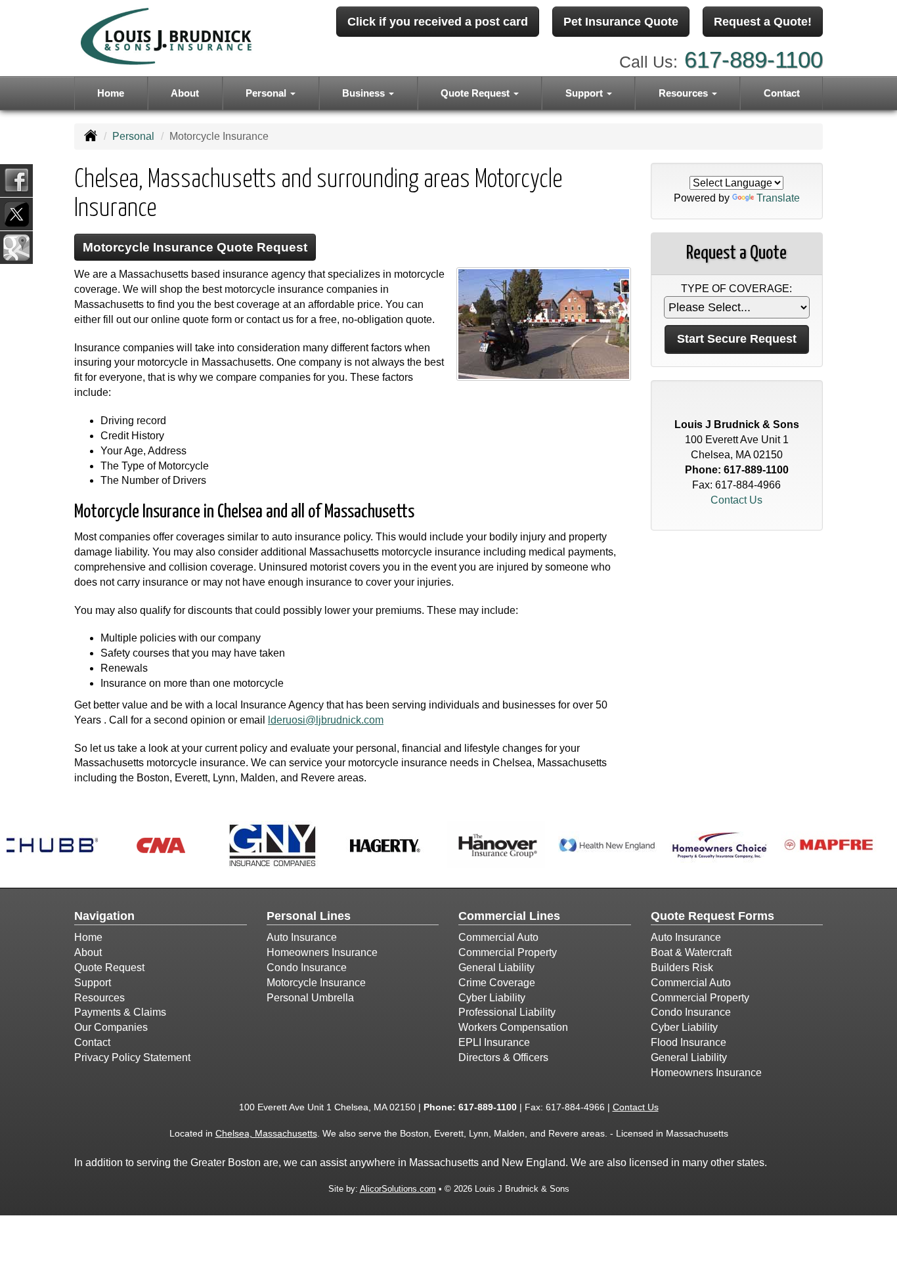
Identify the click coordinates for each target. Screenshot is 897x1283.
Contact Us (736, 500)
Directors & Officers (503, 1057)
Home (110, 92)
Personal (133, 136)
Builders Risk (682, 967)
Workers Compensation (513, 1027)
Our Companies (111, 1027)
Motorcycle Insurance (316, 982)
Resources (99, 997)
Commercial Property (507, 952)
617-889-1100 (753, 59)
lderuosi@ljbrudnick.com (325, 720)
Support (92, 982)
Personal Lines (309, 916)
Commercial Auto (498, 937)
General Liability (496, 967)
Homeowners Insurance (322, 952)
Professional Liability (507, 1012)
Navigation (104, 916)
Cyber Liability (491, 997)
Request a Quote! (763, 21)
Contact (782, 92)
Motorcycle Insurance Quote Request (195, 247)
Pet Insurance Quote (620, 21)
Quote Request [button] (476, 92)
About (185, 92)
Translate (778, 198)
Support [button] (585, 92)
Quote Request (109, 967)
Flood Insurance (688, 1042)
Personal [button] (267, 92)
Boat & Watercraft (691, 952)
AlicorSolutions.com (398, 1189)
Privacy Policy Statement (132, 1057)
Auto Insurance (302, 937)
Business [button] (364, 92)
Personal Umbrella (310, 997)
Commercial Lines (509, 916)
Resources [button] (685, 92)
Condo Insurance (307, 967)
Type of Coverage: (736, 288)
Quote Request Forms (712, 916)
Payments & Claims (120, 1012)
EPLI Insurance (494, 1042)
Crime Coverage (496, 982)
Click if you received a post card (437, 21)
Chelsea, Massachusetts (266, 1133)
